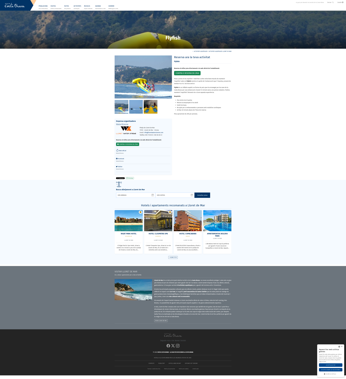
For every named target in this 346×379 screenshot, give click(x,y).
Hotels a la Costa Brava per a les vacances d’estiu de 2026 (172, 358)
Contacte (151, 363)
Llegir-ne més (322, 361)
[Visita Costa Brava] (14, 5)
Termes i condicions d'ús (154, 368)
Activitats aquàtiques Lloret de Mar (220, 51)
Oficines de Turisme (191, 363)
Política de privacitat (169, 368)
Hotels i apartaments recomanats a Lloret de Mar (173, 205)
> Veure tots (173, 257)
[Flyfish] (121, 106)
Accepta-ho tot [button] (330, 365)
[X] (173, 346)
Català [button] (339, 2)
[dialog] (330, 360)
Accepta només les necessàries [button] (330, 369)
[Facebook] (168, 346)
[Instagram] (177, 346)
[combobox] (339, 347)
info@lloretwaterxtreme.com (153, 132)
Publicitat (161, 363)
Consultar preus (202, 195)
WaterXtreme (122, 124)
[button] (330, 374)
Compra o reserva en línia (128, 144)
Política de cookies (184, 368)
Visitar (126, 271)
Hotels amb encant (175, 363)
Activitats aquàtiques (201, 51)
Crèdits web (195, 368)
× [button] (341, 346)
